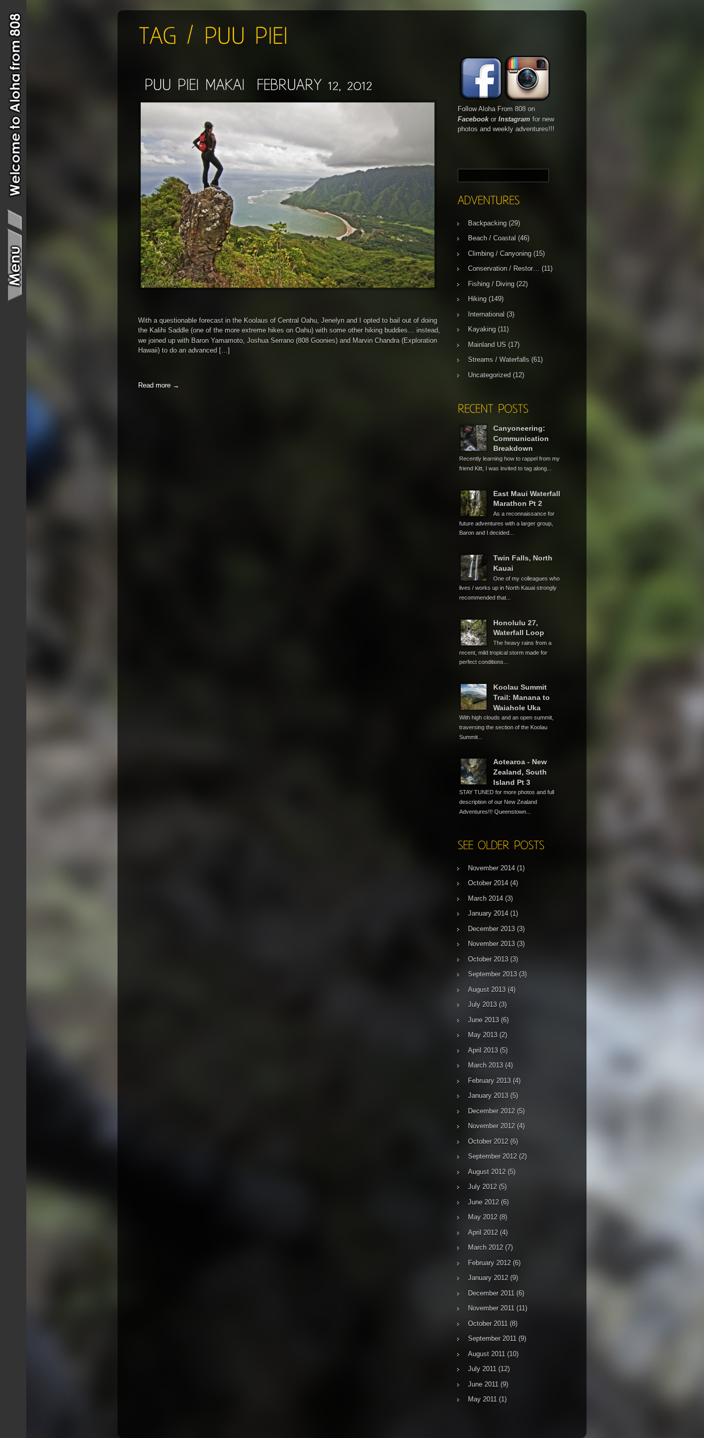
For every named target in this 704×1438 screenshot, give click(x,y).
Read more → (158, 385)
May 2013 (482, 1035)
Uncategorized (489, 375)
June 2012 (483, 1202)
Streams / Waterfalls (498, 359)
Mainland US (487, 344)
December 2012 (491, 1111)
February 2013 (489, 1080)
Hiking (477, 299)
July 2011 (482, 1369)
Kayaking (482, 329)
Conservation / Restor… (504, 268)
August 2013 (487, 989)
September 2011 (492, 1338)
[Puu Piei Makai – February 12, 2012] (258, 84)
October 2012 (488, 1141)
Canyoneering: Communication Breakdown (521, 438)
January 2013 (488, 1095)
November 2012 (491, 1126)
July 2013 (482, 1004)
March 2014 (485, 898)
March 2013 (485, 1065)
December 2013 (491, 929)
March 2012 (485, 1247)
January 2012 (488, 1278)
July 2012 (482, 1186)
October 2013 (488, 959)
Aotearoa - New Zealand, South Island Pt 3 (520, 772)
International (486, 314)
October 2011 (488, 1323)
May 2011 (482, 1399)
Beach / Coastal (492, 238)
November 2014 (491, 868)
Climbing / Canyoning (499, 253)
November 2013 (491, 944)
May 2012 (482, 1217)
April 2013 (483, 1050)
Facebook (473, 119)
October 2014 (488, 883)
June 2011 (483, 1384)
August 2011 (486, 1354)
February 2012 (489, 1263)
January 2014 (488, 913)
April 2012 (483, 1232)
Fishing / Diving (491, 284)
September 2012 (492, 1156)
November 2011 (491, 1308)
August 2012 (487, 1172)
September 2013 (492, 974)
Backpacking (487, 223)
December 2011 (491, 1293)
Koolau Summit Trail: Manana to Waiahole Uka (521, 697)
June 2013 (483, 1020)
